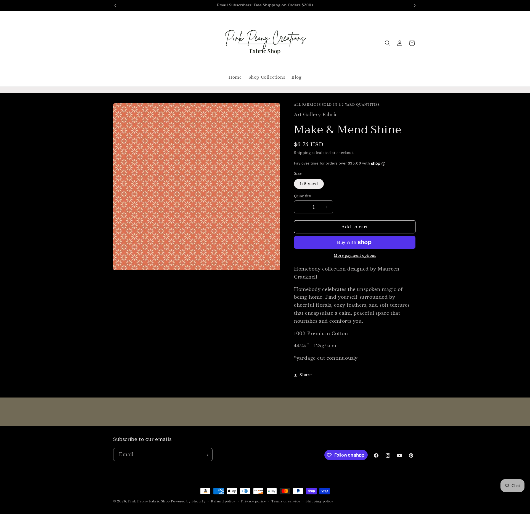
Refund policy (223, 501)
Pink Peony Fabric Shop (149, 501)
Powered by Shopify (188, 501)
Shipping (302, 153)
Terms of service (285, 501)
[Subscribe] (206, 454)
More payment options (355, 255)
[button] (387, 43)
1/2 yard (309, 183)
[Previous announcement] (115, 5)
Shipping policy (319, 501)
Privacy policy (253, 501)
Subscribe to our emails (142, 439)
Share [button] (306, 374)
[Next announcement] (415, 5)
